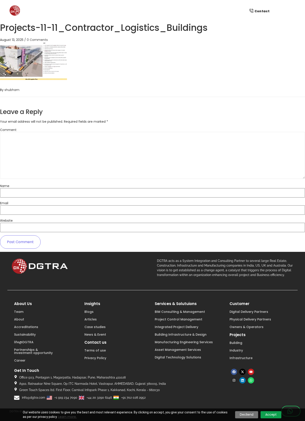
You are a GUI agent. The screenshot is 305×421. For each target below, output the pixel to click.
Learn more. (67, 417)
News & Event (95, 334)
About (19, 319)
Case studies (95, 327)
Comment (8, 129)
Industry (236, 350)
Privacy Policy (95, 358)
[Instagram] (234, 380)
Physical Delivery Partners (250, 319)
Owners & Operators (246, 327)
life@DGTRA (23, 342)
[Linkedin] (242, 380)
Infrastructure (241, 358)
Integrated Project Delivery (176, 327)
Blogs (89, 311)
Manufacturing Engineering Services (184, 342)
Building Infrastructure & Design (181, 334)
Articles (90, 319)
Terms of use (95, 350)
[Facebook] (234, 372)
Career (19, 360)
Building (236, 343)
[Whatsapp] (251, 380)
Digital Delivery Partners (249, 311)
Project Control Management (178, 319)
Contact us (95, 342)
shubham (11, 90)
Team (18, 311)
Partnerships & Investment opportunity (33, 351)
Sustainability (25, 334)
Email (4, 203)
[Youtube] (251, 372)
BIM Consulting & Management (180, 311)
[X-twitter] (242, 372)
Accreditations (26, 327)
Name (4, 185)
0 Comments (37, 40)
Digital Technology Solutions (178, 357)
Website (6, 220)
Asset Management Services (178, 349)
